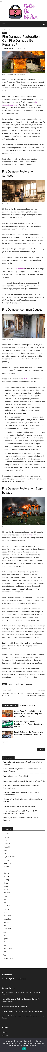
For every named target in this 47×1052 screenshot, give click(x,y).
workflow (29, 535)
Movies (6, 909)
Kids (5, 896)
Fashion (6, 867)
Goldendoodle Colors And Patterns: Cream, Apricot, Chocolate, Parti (21, 794)
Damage (11, 684)
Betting (6, 837)
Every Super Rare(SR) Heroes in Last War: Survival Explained (20, 819)
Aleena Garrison (9, 48)
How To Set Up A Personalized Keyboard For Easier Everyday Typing (21, 787)
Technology (7, 948)
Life (4, 903)
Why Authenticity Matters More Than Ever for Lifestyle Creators (22, 763)
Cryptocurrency (9, 857)
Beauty (6, 834)
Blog (5, 840)
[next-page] (7, 742)
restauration (29, 684)
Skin (5, 935)
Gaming (6, 880)
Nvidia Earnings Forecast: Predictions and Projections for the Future (29, 724)
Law (4, 899)
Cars (5, 850)
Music (5, 912)
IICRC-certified (19, 269)
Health (5, 886)
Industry (6, 893)
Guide (10, 29)
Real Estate (7, 929)
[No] (44, 1045)
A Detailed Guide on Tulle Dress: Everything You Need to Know (35, 695)
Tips (5, 952)
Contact (5, 1035)
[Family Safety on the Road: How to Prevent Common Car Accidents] (7, 734)
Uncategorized (8, 958)
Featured (6, 870)
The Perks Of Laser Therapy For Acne (12, 694)
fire (17, 684)
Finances (6, 873)
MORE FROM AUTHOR (27, 705)
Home (4, 29)
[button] (3, 24)
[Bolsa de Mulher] (23, 11)
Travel (5, 955)
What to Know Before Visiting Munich (16, 776)
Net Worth (7, 916)
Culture (6, 860)
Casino (5, 853)
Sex (4, 932)
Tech (5, 945)
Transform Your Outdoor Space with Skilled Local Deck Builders (22, 800)
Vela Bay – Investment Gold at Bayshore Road (19, 806)
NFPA (26, 379)
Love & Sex (7, 906)
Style (5, 942)
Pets (5, 925)
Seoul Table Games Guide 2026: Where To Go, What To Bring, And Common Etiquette (28, 713)
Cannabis (6, 847)
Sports (5, 939)
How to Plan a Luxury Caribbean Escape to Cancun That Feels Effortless (22, 770)
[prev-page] (3, 742)
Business (6, 844)
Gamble (6, 876)
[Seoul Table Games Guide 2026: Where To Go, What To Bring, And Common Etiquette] (7, 713)
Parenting (7, 919)
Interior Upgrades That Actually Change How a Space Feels (24, 781)
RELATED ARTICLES (10, 705)
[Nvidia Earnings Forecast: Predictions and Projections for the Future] (7, 724)
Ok (24, 1049)
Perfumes (6, 922)
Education (7, 863)
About (4, 1032)
